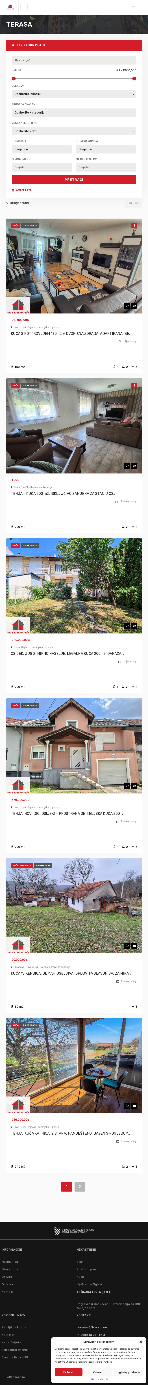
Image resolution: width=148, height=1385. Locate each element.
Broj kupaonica (87, 141)
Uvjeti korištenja (99, 1379)
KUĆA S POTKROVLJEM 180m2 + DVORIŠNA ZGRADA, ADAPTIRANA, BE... (71, 333)
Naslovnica (10, 1262)
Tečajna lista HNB (15, 1357)
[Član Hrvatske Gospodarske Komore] (74, 1233)
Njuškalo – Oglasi (89, 1284)
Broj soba (19, 141)
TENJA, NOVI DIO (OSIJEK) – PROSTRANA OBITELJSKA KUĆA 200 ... (67, 813)
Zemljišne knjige (14, 1327)
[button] (141, 1342)
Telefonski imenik (15, 1350)
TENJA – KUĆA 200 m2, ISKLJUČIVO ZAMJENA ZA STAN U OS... (63, 493)
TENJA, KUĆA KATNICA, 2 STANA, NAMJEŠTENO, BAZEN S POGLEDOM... (70, 1133)
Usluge (7, 1277)
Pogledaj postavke (128, 1372)
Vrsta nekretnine (24, 123)
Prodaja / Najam (23, 104)
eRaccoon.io (16, 1377)
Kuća (80, 1277)
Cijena (16, 70)
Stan (80, 1262)
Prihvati (68, 1372)
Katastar (8, 1335)
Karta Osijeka (11, 1342)
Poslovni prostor (89, 1269)
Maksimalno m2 (86, 159)
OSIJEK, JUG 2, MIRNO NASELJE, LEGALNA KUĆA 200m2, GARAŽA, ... (68, 653)
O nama (7, 1284)
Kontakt (8, 1292)
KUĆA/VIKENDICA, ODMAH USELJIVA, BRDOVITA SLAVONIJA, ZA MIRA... (71, 973)
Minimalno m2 (21, 159)
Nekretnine (10, 1269)
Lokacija (18, 86)
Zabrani (98, 1372)
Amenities (23, 190)
